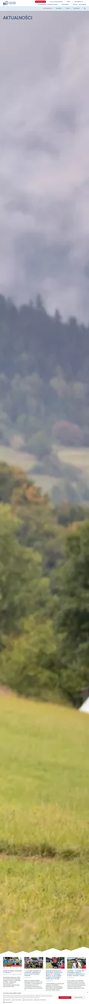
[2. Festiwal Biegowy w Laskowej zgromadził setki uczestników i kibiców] (33, 963)
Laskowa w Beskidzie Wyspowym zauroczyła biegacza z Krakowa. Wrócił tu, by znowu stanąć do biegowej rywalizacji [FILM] (54, 975)
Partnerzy (65, 4)
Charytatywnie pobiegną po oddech (12, 971)
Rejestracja (40, 1)
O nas (68, 8)
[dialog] (44, 997)
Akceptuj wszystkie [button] (65, 997)
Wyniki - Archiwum (79, 4)
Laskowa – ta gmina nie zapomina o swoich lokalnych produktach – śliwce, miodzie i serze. (76, 973)
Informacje (79, 1)
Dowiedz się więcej (35, 997)
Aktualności (47, 8)
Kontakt (77, 8)
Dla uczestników (56, 1)
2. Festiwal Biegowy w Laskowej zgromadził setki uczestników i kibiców (32, 973)
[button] (29, 1002)
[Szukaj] (84, 8)
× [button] (87, 992)
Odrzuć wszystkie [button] (78, 997)
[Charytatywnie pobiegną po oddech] (12, 963)
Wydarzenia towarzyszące (48, 4)
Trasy (69, 1)
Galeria (59, 8)
